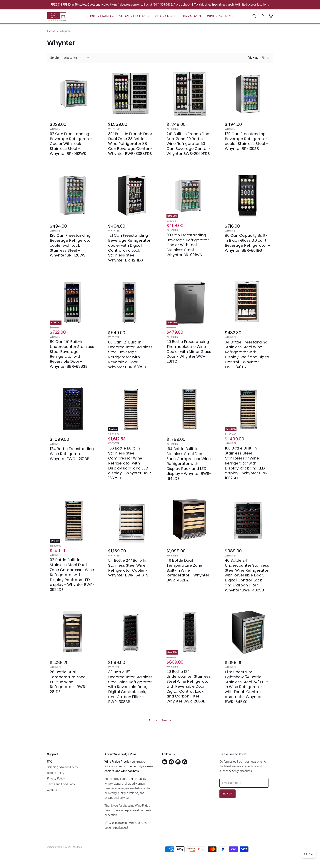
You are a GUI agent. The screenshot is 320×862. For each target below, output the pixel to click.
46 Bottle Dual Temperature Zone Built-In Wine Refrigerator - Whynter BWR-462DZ (187, 570)
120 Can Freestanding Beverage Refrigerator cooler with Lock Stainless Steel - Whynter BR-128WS (71, 245)
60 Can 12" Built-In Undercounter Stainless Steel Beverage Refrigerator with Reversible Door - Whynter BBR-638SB (130, 355)
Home (51, 31)
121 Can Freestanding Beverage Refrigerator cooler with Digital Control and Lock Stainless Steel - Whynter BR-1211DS (129, 248)
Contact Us (54, 789)
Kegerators (165, 16)
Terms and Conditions (61, 784)
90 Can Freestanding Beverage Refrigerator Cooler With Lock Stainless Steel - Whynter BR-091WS (187, 244)
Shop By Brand (98, 16)
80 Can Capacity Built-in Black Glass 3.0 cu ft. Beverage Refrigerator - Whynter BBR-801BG (247, 243)
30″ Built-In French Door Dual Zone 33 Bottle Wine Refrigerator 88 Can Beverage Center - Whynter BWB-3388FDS (130, 143)
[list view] (268, 58)
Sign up (227, 793)
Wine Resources (220, 16)
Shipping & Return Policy (62, 767)
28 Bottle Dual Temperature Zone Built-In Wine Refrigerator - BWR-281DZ (68, 681)
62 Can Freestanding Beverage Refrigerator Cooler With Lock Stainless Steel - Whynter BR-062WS (71, 143)
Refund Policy (55, 773)
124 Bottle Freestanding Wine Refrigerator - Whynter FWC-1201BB (72, 453)
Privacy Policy (56, 778)
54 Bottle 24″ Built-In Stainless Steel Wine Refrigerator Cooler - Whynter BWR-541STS (128, 568)
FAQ (49, 761)
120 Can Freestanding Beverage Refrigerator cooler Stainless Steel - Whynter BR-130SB (246, 141)
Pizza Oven (192, 16)
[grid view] (263, 58)
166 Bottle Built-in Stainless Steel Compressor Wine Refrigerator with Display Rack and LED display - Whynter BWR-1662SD (130, 463)
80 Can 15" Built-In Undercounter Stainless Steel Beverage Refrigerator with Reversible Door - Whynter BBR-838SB (72, 354)
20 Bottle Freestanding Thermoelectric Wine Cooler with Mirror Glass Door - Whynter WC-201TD (188, 351)
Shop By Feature (133, 16)
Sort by (54, 57)
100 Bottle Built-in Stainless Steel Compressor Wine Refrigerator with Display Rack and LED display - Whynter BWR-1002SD (247, 463)
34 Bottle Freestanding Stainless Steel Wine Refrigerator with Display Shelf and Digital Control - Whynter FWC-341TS (247, 355)
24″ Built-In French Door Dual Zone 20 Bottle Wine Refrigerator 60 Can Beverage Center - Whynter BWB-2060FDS (188, 143)
